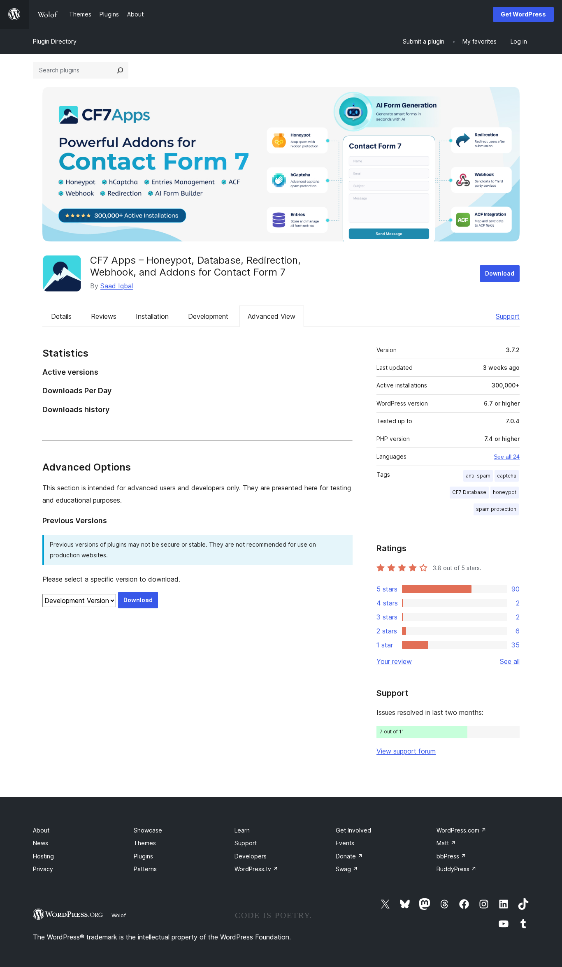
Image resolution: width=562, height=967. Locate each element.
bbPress (451, 856)
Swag (347, 868)
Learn (242, 830)
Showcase (148, 830)
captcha (506, 476)
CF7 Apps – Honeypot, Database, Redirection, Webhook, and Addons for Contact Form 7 (195, 266)
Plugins (143, 856)
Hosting (43, 856)
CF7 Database (469, 492)
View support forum (406, 751)
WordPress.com (461, 830)
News (40, 842)
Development (208, 316)
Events (345, 842)
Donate (349, 856)
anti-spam (478, 476)
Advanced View (271, 316)
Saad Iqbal (116, 286)
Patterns (145, 868)
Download (499, 273)
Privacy (43, 868)
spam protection (496, 509)
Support (508, 316)
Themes (145, 842)
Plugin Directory (55, 41)
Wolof (118, 915)
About (41, 830)
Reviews (103, 316)
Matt (446, 842)
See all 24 (507, 456)
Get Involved (353, 830)
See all (510, 661)
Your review (394, 661)
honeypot (504, 492)
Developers (251, 856)
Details (61, 316)
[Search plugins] (120, 70)
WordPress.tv (256, 868)
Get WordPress (523, 14)
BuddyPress (456, 868)
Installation (152, 316)
